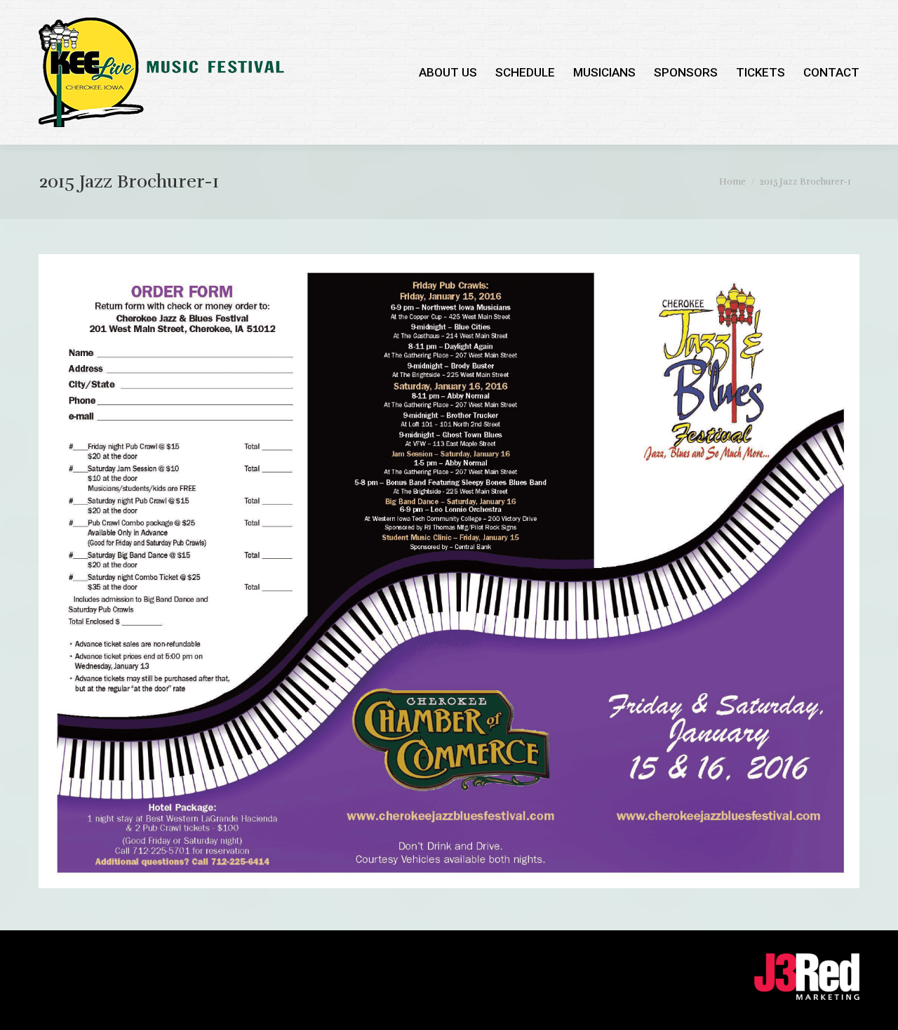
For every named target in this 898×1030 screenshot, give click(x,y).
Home (732, 181)
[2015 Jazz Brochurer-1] (449, 571)
